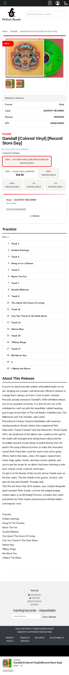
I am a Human (49, 617)
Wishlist (36, 216)
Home (5, 31)
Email (35, 604)
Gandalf (13, 31)
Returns (39, 638)
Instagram (35, 601)
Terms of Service (25, 639)
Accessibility (57, 638)
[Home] (11, 14)
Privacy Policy (10, 639)
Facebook (35, 595)
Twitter (35, 598)
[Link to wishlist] (50, 3)
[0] (66, 3)
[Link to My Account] (58, 3)
